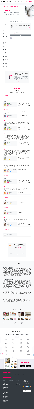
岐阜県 (13, 346)
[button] (11, 250)
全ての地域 (8, 334)
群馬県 (6, 351)
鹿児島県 (28, 350)
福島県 (6, 347)
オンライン (28, 354)
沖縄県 (28, 351)
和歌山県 (20, 342)
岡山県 (21, 346)
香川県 (21, 351)
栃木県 (6, 350)
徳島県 (21, 350)
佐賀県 (28, 343)
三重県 (13, 350)
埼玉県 (22, 334)
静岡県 (13, 347)
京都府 (17, 336)
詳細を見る (19, 247)
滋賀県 (13, 351)
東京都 (13, 334)
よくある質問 (18, 383)
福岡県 (28, 342)
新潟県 (6, 354)
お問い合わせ (18, 384)
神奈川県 (17, 334)
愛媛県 (28, 339)
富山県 (13, 339)
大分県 (28, 347)
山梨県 (13, 343)
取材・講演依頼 (5, 396)
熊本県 (28, 346)
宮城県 (6, 343)
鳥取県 (21, 343)
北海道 (6, 339)
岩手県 (6, 342)
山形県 (6, 346)
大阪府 (27, 334)
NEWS (10, 383)
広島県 (21, 347)
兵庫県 (21, 339)
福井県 (13, 342)
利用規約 (4, 383)
